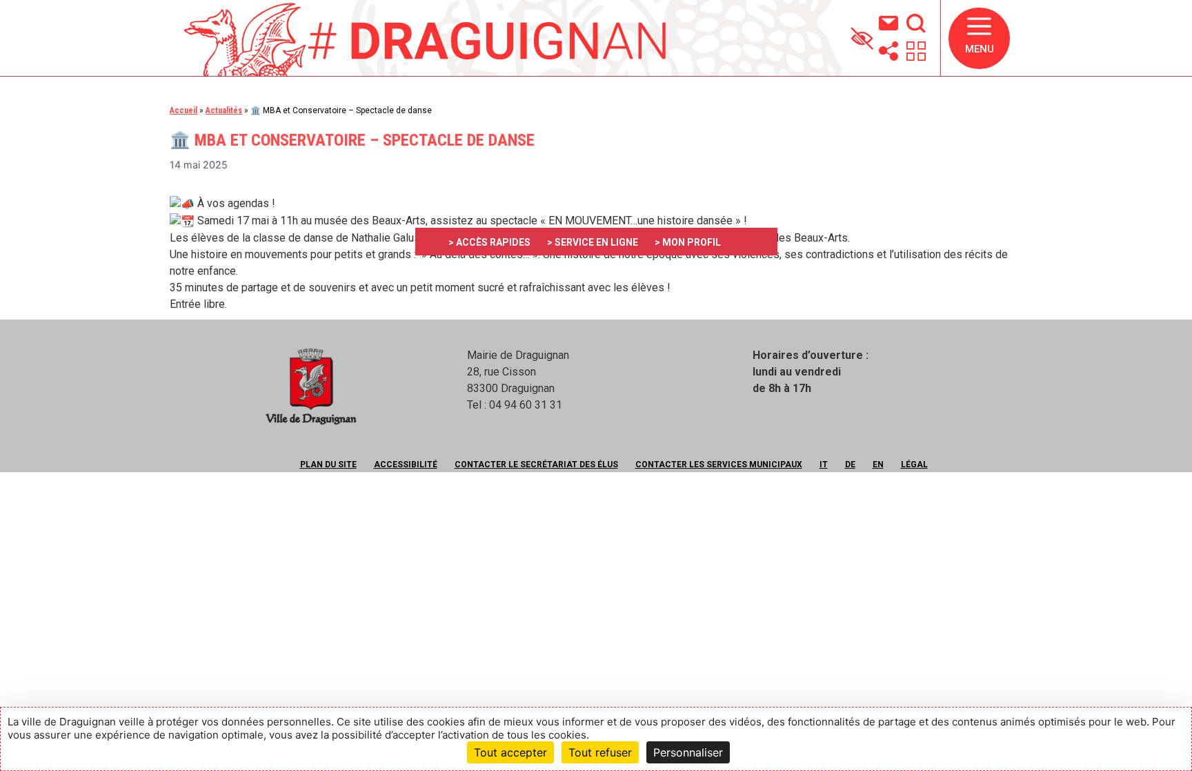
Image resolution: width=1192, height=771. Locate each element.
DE (850, 464)
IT (824, 464)
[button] (979, 38)
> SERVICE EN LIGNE (592, 242)
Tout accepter (510, 752)
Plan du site (328, 464)
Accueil (183, 110)
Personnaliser (688, 752)
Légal (914, 464)
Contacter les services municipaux (718, 464)
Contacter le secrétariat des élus (536, 464)
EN (878, 464)
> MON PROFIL (688, 242)
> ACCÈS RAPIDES (489, 242)
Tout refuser (600, 752)
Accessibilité (405, 464)
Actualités (224, 110)
